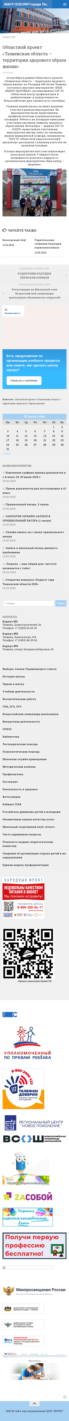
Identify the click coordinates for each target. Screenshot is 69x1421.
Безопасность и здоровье (20, 789)
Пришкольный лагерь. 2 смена (27, 504)
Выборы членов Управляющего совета (29, 669)
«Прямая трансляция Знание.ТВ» (34, 981)
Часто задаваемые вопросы (22, 834)
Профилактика (13, 774)
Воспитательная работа (19, 699)
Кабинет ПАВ (12, 804)
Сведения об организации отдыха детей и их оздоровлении (34, 855)
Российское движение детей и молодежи (31, 811)
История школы (14, 676)
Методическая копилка (19, 766)
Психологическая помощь (21, 751)
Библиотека (11, 736)
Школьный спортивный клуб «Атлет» (29, 826)
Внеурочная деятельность (21, 721)
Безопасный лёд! (14, 240)
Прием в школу (13, 684)
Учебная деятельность (19, 691)
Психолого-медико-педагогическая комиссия (28, 844)
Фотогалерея (11, 796)
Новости (9, 37)
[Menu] (65, 4)
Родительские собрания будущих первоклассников (47, 243)
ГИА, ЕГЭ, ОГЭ (12, 706)
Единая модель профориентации (26, 865)
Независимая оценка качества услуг (29, 819)
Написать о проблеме (24, 380)
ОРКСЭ (7, 729)
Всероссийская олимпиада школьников (30, 714)
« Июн (7, 453)
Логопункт (10, 781)
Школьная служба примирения (25, 759)
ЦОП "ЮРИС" (54, 1411)
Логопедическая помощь (20, 744)
